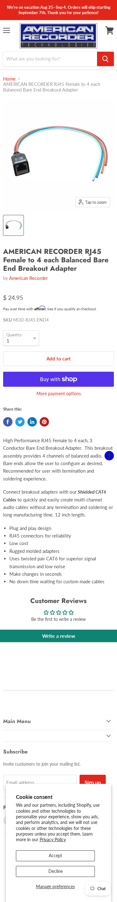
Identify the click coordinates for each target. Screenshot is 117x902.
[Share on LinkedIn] (32, 422)
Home (9, 78)
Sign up (93, 782)
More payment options (59, 393)
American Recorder (28, 278)
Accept (55, 855)
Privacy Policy (53, 839)
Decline (55, 871)
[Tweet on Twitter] (20, 422)
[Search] (105, 59)
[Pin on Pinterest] (44, 422)
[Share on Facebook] (7, 422)
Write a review (58, 636)
